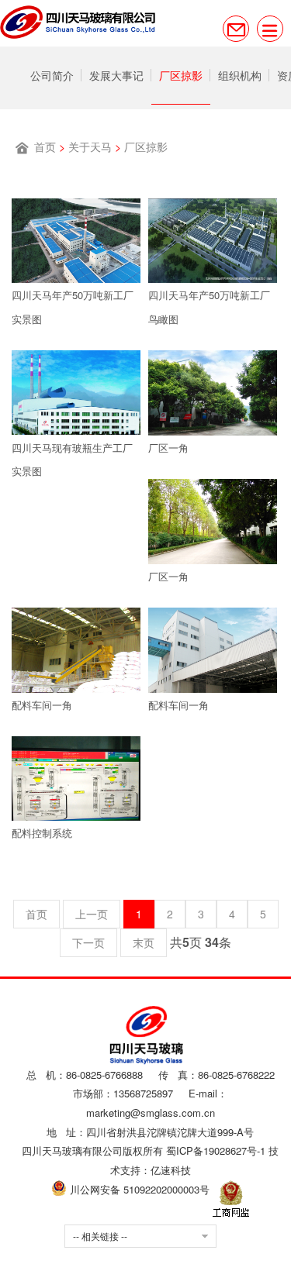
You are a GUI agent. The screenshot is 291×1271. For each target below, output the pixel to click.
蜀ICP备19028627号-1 (215, 1150)
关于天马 (90, 146)
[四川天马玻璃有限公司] (77, 23)
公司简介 (63, 75)
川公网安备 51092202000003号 (138, 1189)
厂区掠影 (239, 75)
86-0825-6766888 (104, 1074)
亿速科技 (171, 1169)
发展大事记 (151, 75)
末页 (143, 942)
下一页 (88, 942)
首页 (45, 146)
